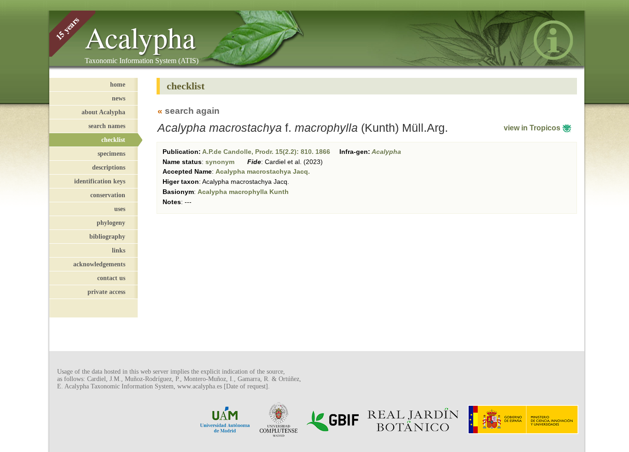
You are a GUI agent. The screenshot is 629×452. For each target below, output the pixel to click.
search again (192, 111)
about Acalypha (103, 112)
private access (106, 291)
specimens (111, 153)
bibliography (107, 236)
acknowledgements (99, 264)
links (118, 250)
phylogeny (111, 222)
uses (119, 208)
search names (106, 125)
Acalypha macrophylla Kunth (243, 191)
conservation (107, 195)
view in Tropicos (533, 128)
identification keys (99, 181)
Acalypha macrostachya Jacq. (262, 171)
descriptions (108, 167)
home (117, 84)
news (118, 98)
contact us (111, 278)
